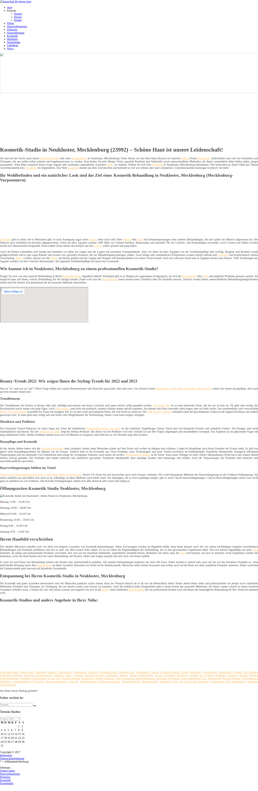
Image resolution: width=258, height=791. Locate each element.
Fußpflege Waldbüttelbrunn (15, 681)
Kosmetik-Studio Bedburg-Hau (117, 672)
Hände (105, 589)
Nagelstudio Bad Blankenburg (228, 681)
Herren (18, 16)
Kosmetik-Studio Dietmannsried (140, 681)
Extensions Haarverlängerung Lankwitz (55, 681)
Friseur (185, 158)
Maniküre (12, 39)
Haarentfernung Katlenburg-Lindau (100, 681)
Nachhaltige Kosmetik (137, 454)
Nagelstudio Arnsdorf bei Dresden (238, 672)
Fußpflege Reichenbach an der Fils (40, 678)
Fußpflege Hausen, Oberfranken (53, 672)
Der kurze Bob (161, 405)
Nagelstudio (13, 42)
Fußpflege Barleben (11, 675)
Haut (140, 239)
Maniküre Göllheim (226, 675)
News (10, 48)
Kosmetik (12, 35)
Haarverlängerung (17, 26)
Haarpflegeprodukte (52, 448)
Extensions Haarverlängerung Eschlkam (144, 678)
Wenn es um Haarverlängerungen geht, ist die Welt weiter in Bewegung (40, 474)
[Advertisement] (108, 118)
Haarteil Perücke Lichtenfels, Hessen (106, 675)
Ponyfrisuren (62, 408)
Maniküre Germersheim (203, 672)
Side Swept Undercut (159, 411)
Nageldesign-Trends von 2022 (103, 428)
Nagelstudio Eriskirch (85, 672)
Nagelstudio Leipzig (147, 672)
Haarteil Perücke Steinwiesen (78, 678)
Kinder (18, 20)
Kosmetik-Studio (49, 158)
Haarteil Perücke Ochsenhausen (240, 678)
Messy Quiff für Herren (13, 411)
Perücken (12, 29)
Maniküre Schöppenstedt (38, 675)
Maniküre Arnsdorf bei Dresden (195, 675)
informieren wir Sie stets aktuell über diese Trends (183, 388)
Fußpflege (12, 45)
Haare (19, 258)
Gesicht (98, 245)
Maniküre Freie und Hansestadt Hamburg (184, 681)
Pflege (10, 23)
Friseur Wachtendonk (141, 675)
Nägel (53, 258)
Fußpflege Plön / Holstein (68, 675)
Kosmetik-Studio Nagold (174, 672)
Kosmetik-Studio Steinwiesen (17, 672)
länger (110, 164)
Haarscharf (203, 158)
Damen (18, 13)
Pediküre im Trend (49, 431)
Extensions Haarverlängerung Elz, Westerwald (194, 678)
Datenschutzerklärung (12, 758)
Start (9, 7)
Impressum (6, 755)
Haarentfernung (15, 32)
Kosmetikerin (79, 158)
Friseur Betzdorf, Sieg (108, 678)
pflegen (127, 239)
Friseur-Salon (7, 770)
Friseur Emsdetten (165, 675)
